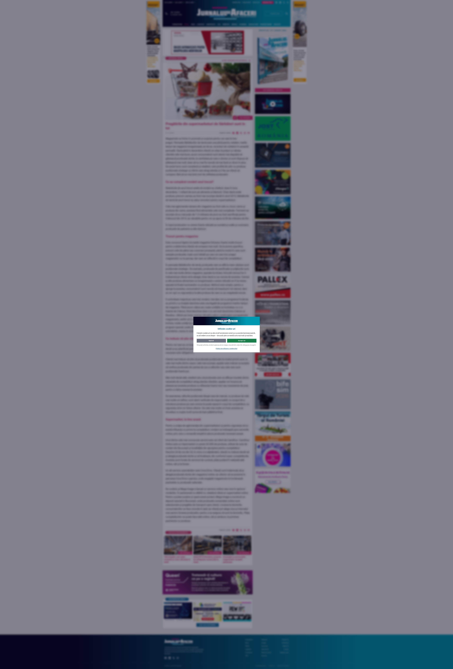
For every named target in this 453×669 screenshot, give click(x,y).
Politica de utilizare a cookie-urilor (226, 348)
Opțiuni (211, 341)
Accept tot (241, 341)
